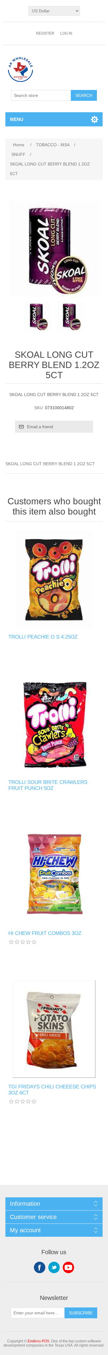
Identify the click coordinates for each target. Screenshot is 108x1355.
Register (45, 33)
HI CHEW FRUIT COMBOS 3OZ (44, 933)
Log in (66, 33)
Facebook (39, 1267)
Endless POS (38, 1341)
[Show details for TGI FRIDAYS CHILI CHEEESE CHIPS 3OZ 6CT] (54, 1029)
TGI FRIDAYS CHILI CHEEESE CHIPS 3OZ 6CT (52, 1090)
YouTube (68, 1267)
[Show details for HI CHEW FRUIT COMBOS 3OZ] (54, 875)
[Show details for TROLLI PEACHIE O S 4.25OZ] (54, 579)
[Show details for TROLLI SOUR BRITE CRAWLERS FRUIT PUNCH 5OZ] (54, 724)
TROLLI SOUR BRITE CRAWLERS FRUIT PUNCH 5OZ (47, 785)
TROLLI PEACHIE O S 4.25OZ (42, 637)
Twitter (54, 1267)
